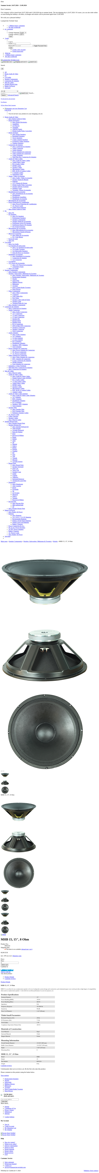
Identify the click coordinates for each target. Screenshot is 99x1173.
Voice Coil (15, 470)
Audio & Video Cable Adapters (18, 394)
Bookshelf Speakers (18, 136)
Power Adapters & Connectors (21, 152)
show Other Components (20, 293)
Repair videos (9, 1151)
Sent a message (9, 1162)
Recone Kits (12, 501)
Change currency (14, 34)
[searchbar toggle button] (32, 62)
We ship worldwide (14, 27)
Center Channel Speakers (20, 139)
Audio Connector (17, 148)
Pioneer (14, 449)
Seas (13, 454)
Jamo (14, 440)
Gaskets (14, 475)
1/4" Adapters (16, 336)
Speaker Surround (17, 467)
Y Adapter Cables (17, 173)
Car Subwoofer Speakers (20, 251)
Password (11, 45)
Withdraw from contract (91, 1170)
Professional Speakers (19, 218)
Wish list (7, 53)
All (6, 72)
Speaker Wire (13, 407)
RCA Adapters (16, 341)
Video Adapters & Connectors (21, 153)
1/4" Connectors (17, 313)
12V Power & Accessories (17, 263)
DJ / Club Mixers (17, 237)
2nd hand (7, 88)
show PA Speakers (18, 216)
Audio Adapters (17, 150)
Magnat (14, 444)
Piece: (2, 959)
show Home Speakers (19, 134)
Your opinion (5, 1075)
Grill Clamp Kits (17, 296)
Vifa (13, 456)
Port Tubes (15, 298)
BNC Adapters (16, 399)
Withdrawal (8, 1112)
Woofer (14, 279)
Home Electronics (14, 120)
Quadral (14, 451)
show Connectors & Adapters (21, 146)
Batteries (15, 181)
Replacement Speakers (19, 277)
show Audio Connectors (19, 312)
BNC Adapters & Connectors (21, 359)
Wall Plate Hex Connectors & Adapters (24, 157)
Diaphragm (12, 482)
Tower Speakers (17, 138)
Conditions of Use (10, 1108)
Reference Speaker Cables (20, 413)
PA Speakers (12, 214)
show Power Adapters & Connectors (23, 350)
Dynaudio (15, 489)
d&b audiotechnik (17, 505)
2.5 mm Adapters (17, 340)
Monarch (15, 494)
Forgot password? (17, 51)
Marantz (14, 460)
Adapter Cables (17, 392)
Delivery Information (11, 1146)
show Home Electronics (19, 122)
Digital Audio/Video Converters (22, 131)
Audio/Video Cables (18, 162)
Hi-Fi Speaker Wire (18, 411)
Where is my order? (11, 1144)
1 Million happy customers (17, 25)
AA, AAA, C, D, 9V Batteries (21, 517)
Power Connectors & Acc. (17, 526)
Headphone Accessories (19, 199)
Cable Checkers (13, 416)
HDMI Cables (16, 166)
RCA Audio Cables (18, 164)
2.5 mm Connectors (18, 317)
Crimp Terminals (17, 155)
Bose (13, 434)
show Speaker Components (17, 272)
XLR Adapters (16, 347)
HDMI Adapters (17, 362)
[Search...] (24, 93)
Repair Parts (12, 463)
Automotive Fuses (17, 266)
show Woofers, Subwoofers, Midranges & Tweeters (28, 275)
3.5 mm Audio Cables (19, 381)
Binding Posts (16, 322)
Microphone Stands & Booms (21, 232)
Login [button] (7, 38)
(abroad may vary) (26, 949)
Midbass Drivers (17, 282)
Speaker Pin (16, 319)
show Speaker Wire (18, 409)
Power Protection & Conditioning (19, 202)
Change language (14, 32)
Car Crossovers (17, 260)
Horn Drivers (16, 289)
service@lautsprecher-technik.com (15, 1167)
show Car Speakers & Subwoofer (22, 247)
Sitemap (7, 1113)
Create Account (9, 1126)
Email (10, 43)
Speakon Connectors (18, 327)
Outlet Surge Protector (19, 207)
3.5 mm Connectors (18, 315)
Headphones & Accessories (17, 192)
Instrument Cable (17, 174)
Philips (14, 447)
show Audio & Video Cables (21, 160)
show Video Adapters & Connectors (23, 357)
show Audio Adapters (19, 334)
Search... (31, 93)
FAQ (6, 1154)
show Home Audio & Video (17, 119)
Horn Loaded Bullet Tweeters (21, 287)
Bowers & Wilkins (18, 435)
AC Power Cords (17, 206)
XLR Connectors (17, 331)
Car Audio (8, 77)
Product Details (9, 977)
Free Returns (4, 102)
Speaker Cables (17, 167)
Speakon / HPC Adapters (20, 345)
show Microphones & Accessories (22, 230)
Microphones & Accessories (17, 200)
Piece (2, 961)
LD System (15, 493)
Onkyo (14, 446)
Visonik (14, 458)
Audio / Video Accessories (17, 176)
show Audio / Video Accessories (22, 178)
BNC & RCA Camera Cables (21, 171)
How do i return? (10, 1142)
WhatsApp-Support (11, 1164)
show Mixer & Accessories (20, 235)
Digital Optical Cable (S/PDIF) (21, 378)
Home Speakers (13, 133)
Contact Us (8, 1165)
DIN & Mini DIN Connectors (21, 326)
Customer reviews (10, 978)
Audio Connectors (14, 310)
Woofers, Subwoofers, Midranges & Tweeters (22, 273)
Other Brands (16, 428)
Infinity (14, 439)
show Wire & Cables (15, 373)
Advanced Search (13, 95)
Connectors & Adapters (12, 81)
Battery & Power (10, 86)
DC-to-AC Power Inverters (17, 527)
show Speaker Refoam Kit (20, 427)
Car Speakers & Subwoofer (17, 246)
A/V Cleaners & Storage (19, 183)
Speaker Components (11, 79)
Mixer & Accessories (15, 233)
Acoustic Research (18, 430)
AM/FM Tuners (17, 129)
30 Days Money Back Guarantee (8, 105)
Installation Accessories (16, 254)
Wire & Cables (9, 82)
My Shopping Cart (10, 1128)
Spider (14, 474)
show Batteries (16, 515)
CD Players (15, 126)
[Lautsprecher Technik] (10, 60)
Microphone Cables (18, 169)
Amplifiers (15, 124)
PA (6, 75)
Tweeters (15, 286)
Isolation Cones (17, 188)
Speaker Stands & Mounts (20, 179)
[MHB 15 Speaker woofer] (18, 826)
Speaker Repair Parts (11, 84)
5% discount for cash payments (8, 98)
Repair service (9, 1153)
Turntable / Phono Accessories (21, 190)
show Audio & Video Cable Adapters (23, 395)
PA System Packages (18, 226)
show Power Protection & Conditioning (24, 204)
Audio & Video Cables (16, 159)
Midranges (15, 284)
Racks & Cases (13, 239)
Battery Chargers (17, 524)
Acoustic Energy (17, 461)
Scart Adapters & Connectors (21, 364)
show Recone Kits (18, 503)
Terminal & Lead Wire (19, 481)
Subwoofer (15, 280)
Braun (14, 437)
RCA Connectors (17, 324)
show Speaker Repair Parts (17, 423)
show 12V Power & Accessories (22, 265)
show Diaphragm (17, 484)
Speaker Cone (16, 472)
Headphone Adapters (18, 343)
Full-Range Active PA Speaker (21, 223)
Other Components (14, 291)
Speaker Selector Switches (20, 186)
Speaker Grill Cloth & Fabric (21, 300)
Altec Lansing (16, 486)
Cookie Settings (9, 1117)
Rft (13, 453)
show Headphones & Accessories (22, 193)
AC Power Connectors (19, 353)
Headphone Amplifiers (19, 197)
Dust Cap (15, 468)
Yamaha (14, 498)
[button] (9, 29)
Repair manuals (9, 1149)
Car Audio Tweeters (18, 249)
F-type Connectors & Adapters (21, 360)
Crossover (15, 294)
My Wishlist (8, 1130)
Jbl (13, 442)
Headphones (16, 195)
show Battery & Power (16, 512)
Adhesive (15, 477)
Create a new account (19, 49)
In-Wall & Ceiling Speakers (20, 141)
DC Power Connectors (19, 352)
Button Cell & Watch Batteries (21, 521)
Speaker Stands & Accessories (21, 221)
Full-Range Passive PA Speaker (22, 225)
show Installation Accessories (21, 256)
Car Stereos (12, 261)
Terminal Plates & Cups (19, 303)
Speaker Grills (16, 301)
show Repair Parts (17, 465)
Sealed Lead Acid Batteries (20, 522)
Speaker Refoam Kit (15, 425)
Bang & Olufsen (17, 432)
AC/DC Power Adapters (16, 529)
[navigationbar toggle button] (6, 62)
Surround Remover (18, 479)
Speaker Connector (18, 329)
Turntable (15, 127)
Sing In (7, 1124)
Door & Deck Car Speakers (20, 253)
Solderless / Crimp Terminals (17, 366)
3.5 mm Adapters (17, 338)
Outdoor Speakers (17, 143)
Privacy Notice (9, 1110)
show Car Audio (14, 244)
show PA (11, 213)
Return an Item (9, 1147)
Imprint (7, 1106)
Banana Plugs (16, 320)
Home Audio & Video (11, 74)
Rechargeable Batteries (19, 519)
